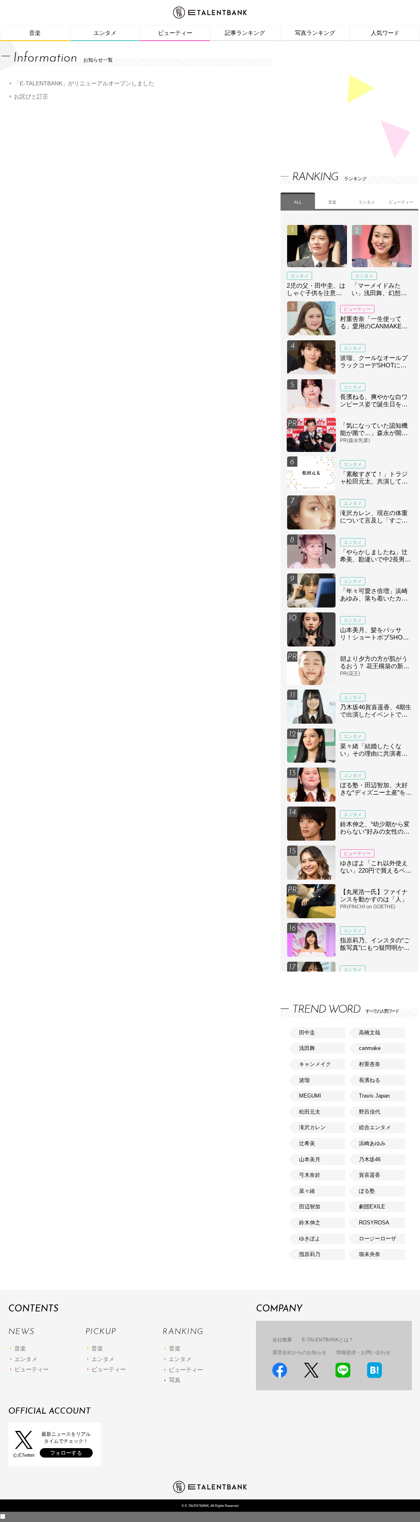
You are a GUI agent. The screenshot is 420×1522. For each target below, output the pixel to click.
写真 (174, 1380)
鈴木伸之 (309, 1222)
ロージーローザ (377, 1238)
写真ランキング (315, 33)
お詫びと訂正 (31, 96)
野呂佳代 (369, 1112)
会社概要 (282, 1340)
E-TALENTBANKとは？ (328, 1340)
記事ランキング (245, 33)
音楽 (35, 33)
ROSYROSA (374, 1222)
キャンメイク (315, 1064)
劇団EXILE (372, 1206)
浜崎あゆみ (372, 1143)
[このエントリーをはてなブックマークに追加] (374, 1370)
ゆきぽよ (309, 1238)
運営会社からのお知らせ (299, 1352)
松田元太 (309, 1112)
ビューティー (175, 33)
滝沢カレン (312, 1127)
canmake (370, 1048)
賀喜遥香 (369, 1175)
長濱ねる (369, 1080)
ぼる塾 (367, 1191)
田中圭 (307, 1032)
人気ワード (385, 33)
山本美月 (309, 1159)
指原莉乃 (309, 1254)
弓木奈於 (309, 1175)
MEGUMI (310, 1096)
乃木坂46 (370, 1159)
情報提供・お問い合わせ (363, 1352)
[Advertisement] (342, 98)
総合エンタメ (375, 1127)
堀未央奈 (369, 1254)
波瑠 (304, 1080)
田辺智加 (309, 1206)
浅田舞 (307, 1048)
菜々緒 (307, 1191)
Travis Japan (374, 1096)
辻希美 (307, 1143)
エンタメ (105, 33)
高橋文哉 (369, 1032)
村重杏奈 (369, 1064)
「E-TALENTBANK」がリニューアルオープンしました (84, 83)
